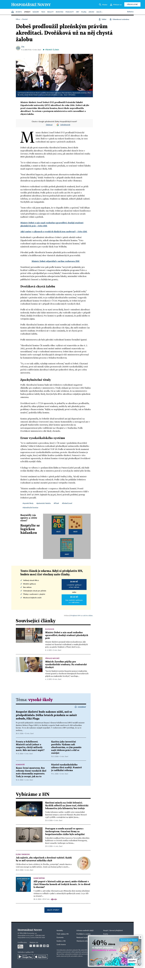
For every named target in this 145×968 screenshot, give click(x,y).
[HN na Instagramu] (37, 946)
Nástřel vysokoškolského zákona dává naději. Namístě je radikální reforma (66, 767)
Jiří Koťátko (72, 95)
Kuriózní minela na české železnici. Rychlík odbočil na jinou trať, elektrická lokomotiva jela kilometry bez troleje (66, 805)
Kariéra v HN (61, 941)
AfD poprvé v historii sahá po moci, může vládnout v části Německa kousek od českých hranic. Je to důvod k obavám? (62, 884)
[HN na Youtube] (48, 946)
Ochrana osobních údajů (84, 930)
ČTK (22, 47)
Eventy (105, 934)
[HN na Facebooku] (34, 946)
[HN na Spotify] (44, 946)
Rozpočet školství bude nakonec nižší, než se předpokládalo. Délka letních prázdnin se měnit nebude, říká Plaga (46, 715)
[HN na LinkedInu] (41, 946)
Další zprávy (53, 910)
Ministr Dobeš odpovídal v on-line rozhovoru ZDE (56, 261)
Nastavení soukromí (83, 937)
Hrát (58, 532)
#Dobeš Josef (67, 503)
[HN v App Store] (41, 956)
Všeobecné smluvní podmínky (86, 941)
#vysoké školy (28, 503)
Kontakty (60, 930)
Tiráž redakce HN (63, 934)
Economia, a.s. (32, 933)
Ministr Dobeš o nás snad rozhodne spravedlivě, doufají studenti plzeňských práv (66, 635)
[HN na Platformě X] (31, 946)
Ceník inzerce (61, 944)
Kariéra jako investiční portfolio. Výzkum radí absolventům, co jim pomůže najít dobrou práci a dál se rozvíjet (66, 747)
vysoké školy (40, 700)
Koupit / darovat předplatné (113, 930)
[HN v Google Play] (25, 956)
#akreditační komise (30, 507)
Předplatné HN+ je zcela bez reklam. (81, 615)
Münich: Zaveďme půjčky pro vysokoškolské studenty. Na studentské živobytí (66, 664)
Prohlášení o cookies (83, 934)
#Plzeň (56, 503)
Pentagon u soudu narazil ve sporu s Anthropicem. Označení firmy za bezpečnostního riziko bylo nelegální (65, 831)
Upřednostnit (65, 125)
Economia (60, 937)
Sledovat (49, 125)
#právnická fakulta (43, 503)
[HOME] (13, 12)
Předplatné (132, 4)
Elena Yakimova (23, 854)
